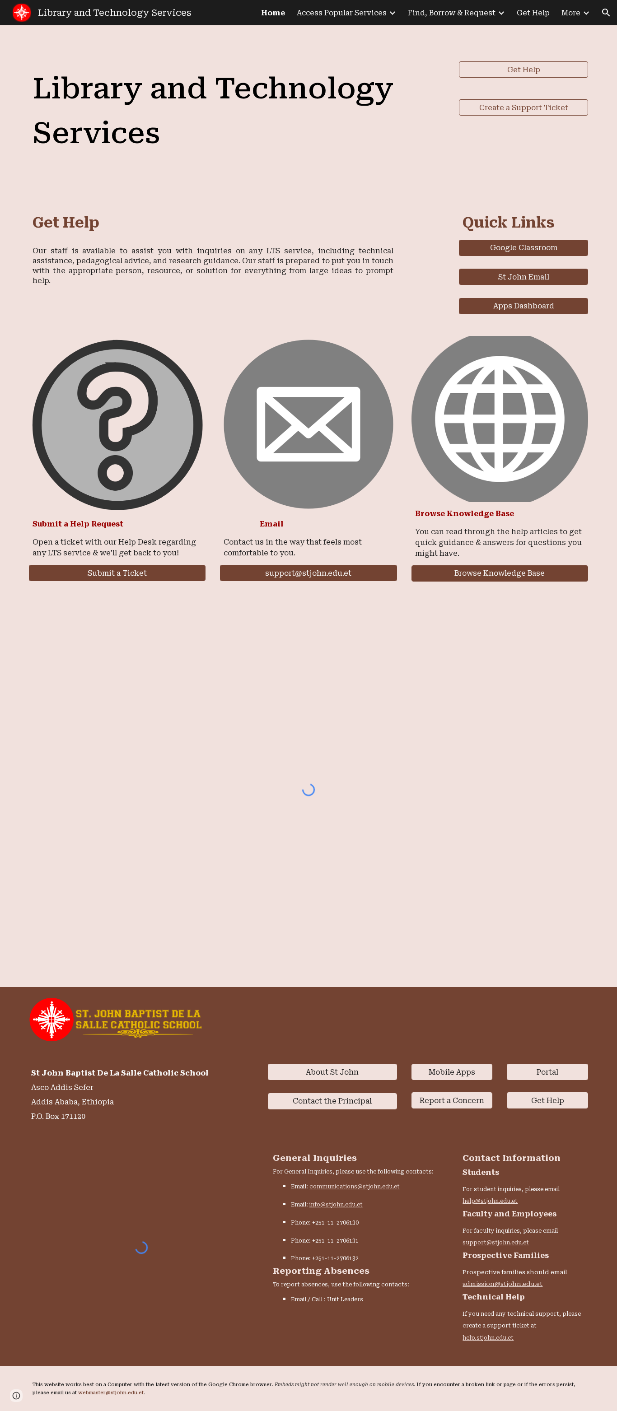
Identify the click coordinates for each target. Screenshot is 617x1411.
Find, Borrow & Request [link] (451, 13)
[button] (606, 12)
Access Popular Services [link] (342, 13)
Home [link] (273, 13)
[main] (237, 109)
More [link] (570, 13)
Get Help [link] (533, 13)
